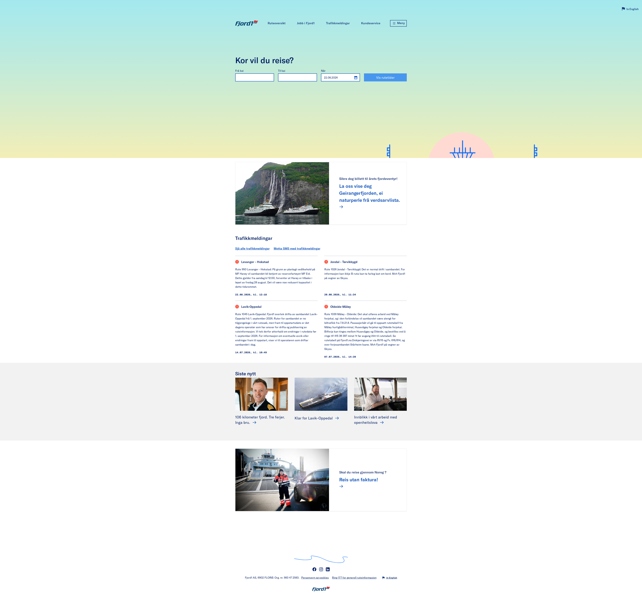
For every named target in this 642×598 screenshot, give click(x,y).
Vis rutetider (385, 77)
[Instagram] (321, 569)
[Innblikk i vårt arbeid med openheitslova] (380, 393)
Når (323, 70)
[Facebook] (314, 569)
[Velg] (270, 77)
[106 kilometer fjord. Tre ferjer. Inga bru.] (261, 393)
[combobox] (251, 77)
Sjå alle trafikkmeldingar (252, 248)
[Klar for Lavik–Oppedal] (321, 393)
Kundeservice (370, 23)
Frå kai (239, 70)
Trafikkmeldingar (338, 23)
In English (632, 9)
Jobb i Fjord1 (306, 23)
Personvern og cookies (315, 577)
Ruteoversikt (277, 23)
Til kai (281, 70)
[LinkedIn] (328, 569)
